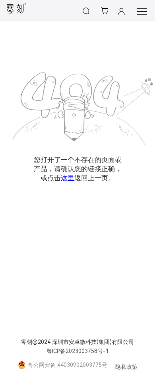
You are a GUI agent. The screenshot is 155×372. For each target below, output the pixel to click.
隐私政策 (126, 367)
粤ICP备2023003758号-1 (77, 351)
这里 (67, 178)
